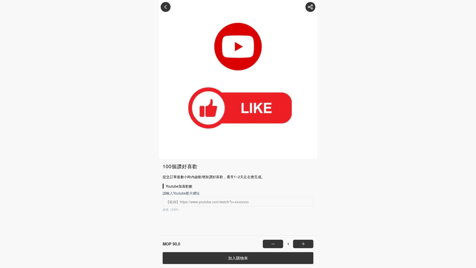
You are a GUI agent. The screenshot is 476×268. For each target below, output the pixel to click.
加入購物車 (238, 258)
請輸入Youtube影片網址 (181, 193)
